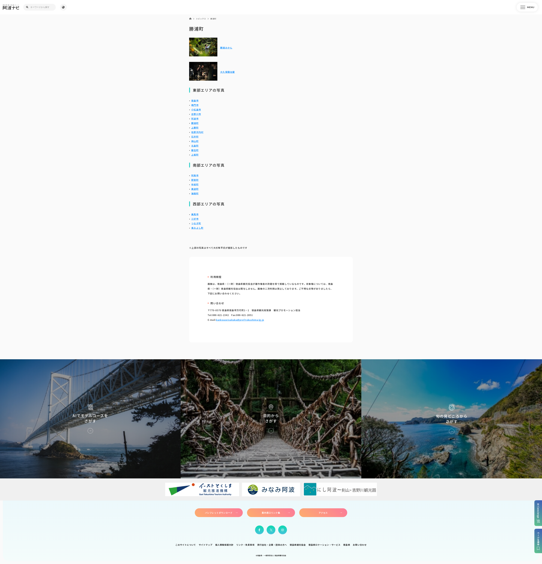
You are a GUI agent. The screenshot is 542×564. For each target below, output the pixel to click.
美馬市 (195, 214)
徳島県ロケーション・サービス (325, 544)
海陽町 (195, 193)
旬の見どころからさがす (451, 418)
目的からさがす (271, 418)
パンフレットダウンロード (218, 512)
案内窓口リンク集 (271, 512)
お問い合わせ (360, 544)
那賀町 (195, 180)
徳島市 (195, 100)
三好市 (195, 219)
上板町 (195, 154)
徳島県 (346, 544)
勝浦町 (195, 123)
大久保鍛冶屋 (227, 72)
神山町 (195, 141)
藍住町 (195, 150)
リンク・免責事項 (245, 544)
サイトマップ (205, 544)
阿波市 (195, 118)
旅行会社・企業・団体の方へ (272, 544)
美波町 (195, 189)
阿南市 (195, 175)
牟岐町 (195, 184)
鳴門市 (195, 105)
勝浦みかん (226, 47)
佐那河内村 (197, 132)
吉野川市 (196, 114)
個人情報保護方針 (224, 544)
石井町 (195, 136)
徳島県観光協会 (298, 544)
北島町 (195, 145)
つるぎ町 (196, 223)
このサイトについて (185, 544)
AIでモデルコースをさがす (90, 418)
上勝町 (195, 127)
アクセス (323, 512)
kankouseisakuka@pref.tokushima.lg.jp (240, 319)
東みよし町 (197, 228)
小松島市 (196, 109)
